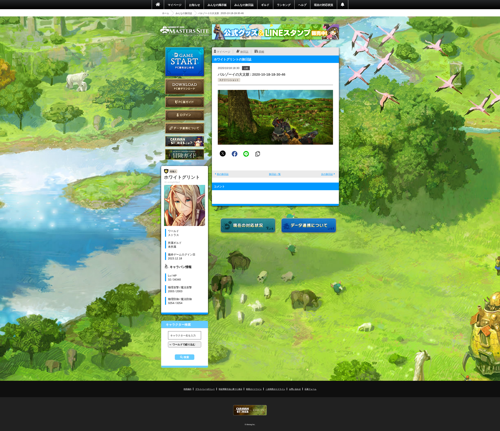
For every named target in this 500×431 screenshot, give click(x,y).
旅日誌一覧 (275, 174)
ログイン (184, 115)
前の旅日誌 (223, 174)
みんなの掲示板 (217, 5)
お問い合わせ (295, 388)
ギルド (265, 5)
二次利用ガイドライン (275, 388)
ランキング (284, 5)
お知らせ (194, 5)
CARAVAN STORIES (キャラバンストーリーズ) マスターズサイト (184, 31)
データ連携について (184, 128)
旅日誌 (244, 52)
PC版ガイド (184, 102)
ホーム (165, 13)
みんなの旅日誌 (244, 5)
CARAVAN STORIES (250, 410)
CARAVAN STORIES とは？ (184, 141)
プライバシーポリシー (205, 388)
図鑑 (261, 52)
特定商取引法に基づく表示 (230, 388)
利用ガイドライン (254, 388)
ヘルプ (302, 5)
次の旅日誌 (327, 174)
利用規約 (187, 388)
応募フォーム (310, 388)
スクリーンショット (229, 80)
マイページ (174, 5)
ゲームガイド (184, 154)
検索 (186, 357)
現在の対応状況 (323, 5)
